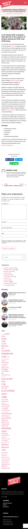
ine (7, 412)
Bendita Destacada (9, 268)
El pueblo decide (8, 276)
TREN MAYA (5, 464)
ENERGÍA (3, 403)
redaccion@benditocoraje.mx (10, 516)
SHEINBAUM (7, 462)
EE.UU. (3, 376)
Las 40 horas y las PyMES (14, 307)
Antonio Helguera (15, 80)
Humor (6, 278)
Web (2, 233)
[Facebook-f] (1, 496)
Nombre (4, 221)
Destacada (7, 275)
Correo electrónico (7, 227)
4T (3, 334)
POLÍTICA (4, 439)
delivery (5, 367)
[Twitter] (6, 496)
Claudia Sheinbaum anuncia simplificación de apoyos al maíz (17, 300)
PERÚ (3, 437)
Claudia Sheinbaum (10, 110)
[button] (25, 2)
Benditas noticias (7, 503)
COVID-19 (6, 359)
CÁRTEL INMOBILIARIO (5, 362)
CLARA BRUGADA (4, 346)
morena (5, 424)
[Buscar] (22, 257)
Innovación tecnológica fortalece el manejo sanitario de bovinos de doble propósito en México (17, 323)
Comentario (5, 203)
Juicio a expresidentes (6, 418)
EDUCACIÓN (5, 375)
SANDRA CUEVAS (5, 457)
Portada (6, 281)
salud (4, 455)
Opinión (6, 280)
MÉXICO (4, 426)
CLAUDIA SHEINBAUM (7, 354)
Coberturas (6, 506)
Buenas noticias (8, 271)
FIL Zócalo (13, 46)
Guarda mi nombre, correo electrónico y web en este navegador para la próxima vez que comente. (13, 241)
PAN (6, 435)
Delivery (6, 273)
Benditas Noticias (9, 269)
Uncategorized (8, 285)
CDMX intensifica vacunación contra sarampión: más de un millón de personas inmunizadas (17, 316)
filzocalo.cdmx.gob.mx (7, 145)
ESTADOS (5, 404)
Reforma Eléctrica (9, 283)
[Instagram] (4, 496)
